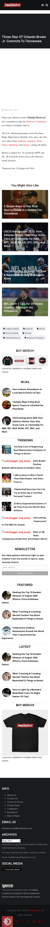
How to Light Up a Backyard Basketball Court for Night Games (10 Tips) (26, 693)
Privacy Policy (13, 805)
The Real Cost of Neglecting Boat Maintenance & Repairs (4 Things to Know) (29, 450)
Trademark (12, 808)
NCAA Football (12, 333)
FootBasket (34, 910)
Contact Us (12, 798)
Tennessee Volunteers (36, 121)
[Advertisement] (25, 74)
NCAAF (28, 333)
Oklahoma (13, 144)
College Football (12, 328)
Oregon (26, 144)
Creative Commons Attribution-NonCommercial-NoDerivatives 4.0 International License (21, 893)
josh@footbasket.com (21, 828)
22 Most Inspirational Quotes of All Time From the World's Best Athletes (30, 507)
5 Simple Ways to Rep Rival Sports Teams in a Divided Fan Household (27, 405)
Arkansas (31, 140)
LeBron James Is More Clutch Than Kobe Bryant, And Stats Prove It (28, 478)
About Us (11, 795)
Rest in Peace (13, 815)
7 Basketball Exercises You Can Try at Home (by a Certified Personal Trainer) (29, 493)
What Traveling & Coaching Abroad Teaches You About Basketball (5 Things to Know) (27, 615)
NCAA (42, 328)
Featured (29, 328)
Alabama (21, 140)
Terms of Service (15, 802)
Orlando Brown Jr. (13, 337)
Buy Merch (12, 812)
